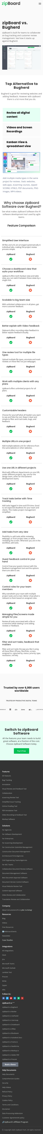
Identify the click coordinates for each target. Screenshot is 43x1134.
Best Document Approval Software (14, 878)
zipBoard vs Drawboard (11, 1024)
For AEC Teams (7, 865)
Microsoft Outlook (8, 968)
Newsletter (6, 936)
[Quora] (22, 998)
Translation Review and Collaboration (16, 899)
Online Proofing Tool (9, 806)
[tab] (21, 115)
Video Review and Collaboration (14, 895)
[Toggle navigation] (40, 3)
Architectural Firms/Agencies (12, 856)
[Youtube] (11, 998)
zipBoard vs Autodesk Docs (12, 1037)
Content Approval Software (12, 891)
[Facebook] (3, 998)
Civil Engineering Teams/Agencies (14, 860)
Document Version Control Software (15, 882)
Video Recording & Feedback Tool (14, 815)
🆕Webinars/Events (9, 931)
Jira (3, 959)
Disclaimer (6, 1109)
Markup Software (8, 819)
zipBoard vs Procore (9, 1059)
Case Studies (7, 940)
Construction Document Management (16, 851)
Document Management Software (14, 873)
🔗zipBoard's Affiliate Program (15, 1122)
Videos (4, 923)
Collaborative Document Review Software (17, 869)
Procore (5, 977)
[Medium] (18, 998)
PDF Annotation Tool (9, 810)
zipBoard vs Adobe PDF (10, 1055)
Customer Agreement (10, 1118)
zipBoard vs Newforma (10, 1046)
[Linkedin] (14, 998)
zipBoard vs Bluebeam (10, 1033)
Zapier (4, 985)
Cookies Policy (7, 1100)
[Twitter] (7, 998)
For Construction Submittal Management (17, 847)
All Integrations (7, 951)
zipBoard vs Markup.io (10, 1051)
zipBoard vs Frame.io (10, 1042)
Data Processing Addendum (12, 1113)
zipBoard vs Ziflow (9, 1029)
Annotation (6, 784)
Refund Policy (7, 1092)
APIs (3, 990)
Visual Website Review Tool (12, 886)
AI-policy (21, 1118)
